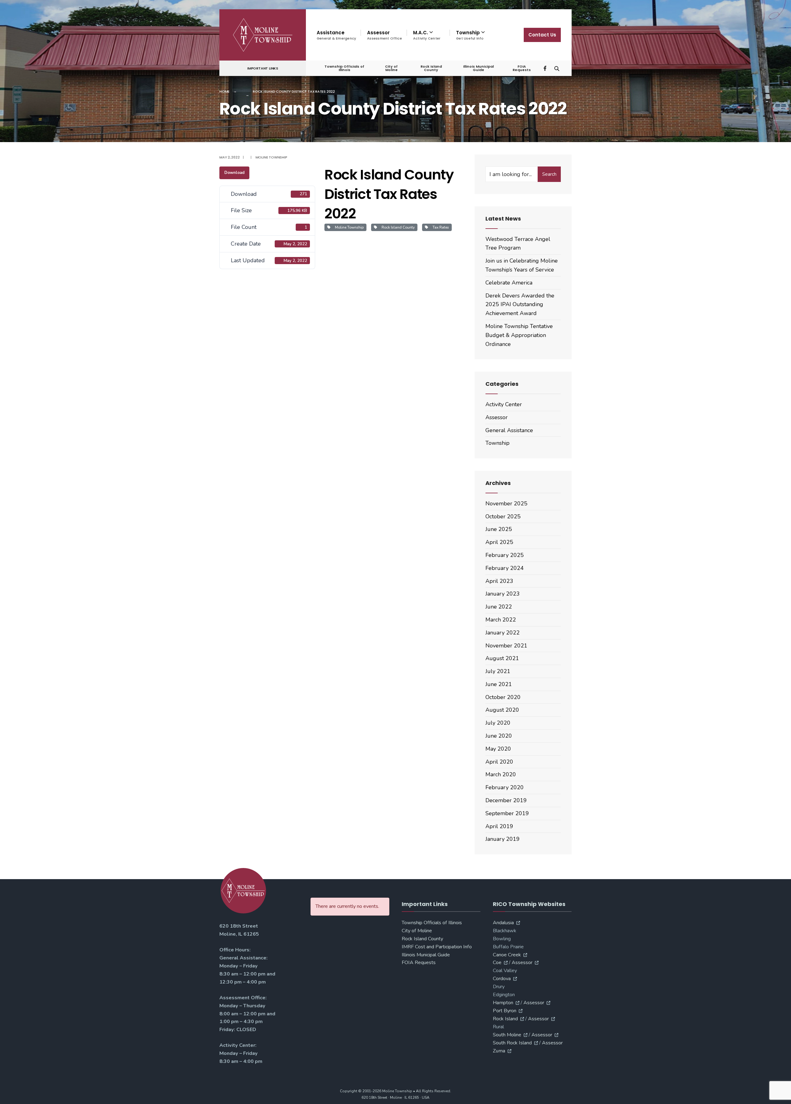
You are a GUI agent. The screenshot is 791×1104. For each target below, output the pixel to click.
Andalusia (503, 922)
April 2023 (499, 581)
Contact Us (542, 35)
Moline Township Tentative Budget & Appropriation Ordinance (519, 335)
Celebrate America (508, 282)
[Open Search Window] (556, 67)
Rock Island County (431, 68)
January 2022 (502, 632)
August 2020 (502, 710)
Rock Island (505, 1018)
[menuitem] (428, 35)
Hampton (503, 1002)
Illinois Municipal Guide (478, 68)
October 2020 (503, 697)
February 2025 (504, 555)
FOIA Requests (522, 68)
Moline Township (271, 157)
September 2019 (507, 813)
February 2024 (504, 568)
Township (497, 443)
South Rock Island (512, 1042)
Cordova (502, 978)
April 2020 (499, 761)
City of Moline (391, 68)
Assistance (336, 35)
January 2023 (502, 593)
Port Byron (504, 1010)
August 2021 (502, 658)
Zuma (499, 1050)
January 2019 (502, 839)
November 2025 (506, 503)
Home (224, 91)
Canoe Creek (507, 954)
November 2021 (506, 645)
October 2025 (503, 516)
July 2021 (497, 671)
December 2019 (506, 800)
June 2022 (498, 606)
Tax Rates (440, 227)
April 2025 (499, 542)
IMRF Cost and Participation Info (437, 946)
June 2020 (498, 736)
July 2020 (497, 723)
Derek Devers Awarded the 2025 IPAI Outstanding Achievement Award (519, 304)
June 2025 (498, 529)
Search (549, 174)
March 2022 (500, 619)
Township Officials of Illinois (344, 68)
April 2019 (499, 826)
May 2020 (498, 748)
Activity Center (503, 404)
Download (234, 172)
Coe (497, 962)
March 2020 (500, 774)
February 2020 (504, 787)
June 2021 (498, 684)
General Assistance (509, 430)
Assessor (384, 35)
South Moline (507, 1034)
